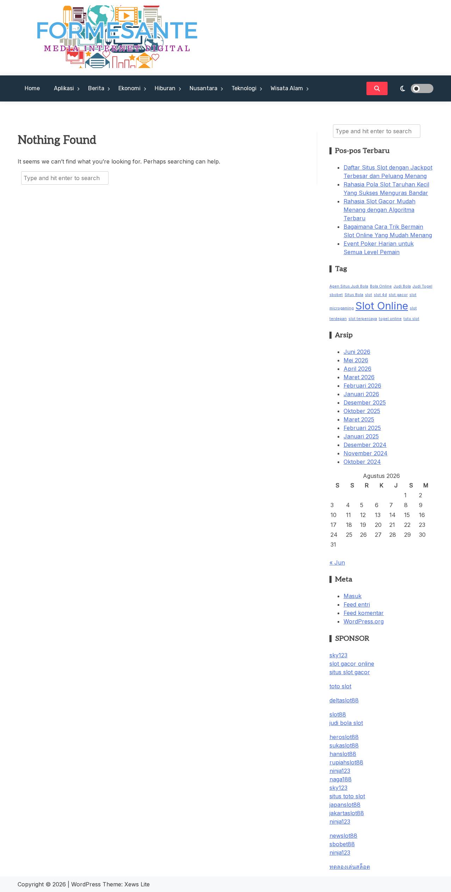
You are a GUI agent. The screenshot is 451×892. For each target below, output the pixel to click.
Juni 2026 (357, 351)
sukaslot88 (344, 745)
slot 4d (380, 295)
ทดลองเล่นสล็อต (349, 866)
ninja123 (339, 770)
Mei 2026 (356, 360)
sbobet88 (342, 844)
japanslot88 (344, 804)
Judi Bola (402, 286)
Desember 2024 (365, 444)
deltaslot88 (344, 700)
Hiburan (165, 88)
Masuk (353, 595)
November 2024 (366, 453)
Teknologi (244, 88)
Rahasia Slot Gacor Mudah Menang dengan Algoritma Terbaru (379, 210)
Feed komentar (364, 612)
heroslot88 (344, 736)
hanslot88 (342, 753)
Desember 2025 (365, 402)
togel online (390, 318)
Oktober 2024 (362, 461)
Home (32, 88)
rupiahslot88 (346, 762)
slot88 (337, 714)
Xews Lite (137, 884)
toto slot (411, 318)
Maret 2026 (359, 377)
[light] (412, 88)
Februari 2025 (362, 427)
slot (368, 295)
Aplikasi (64, 88)
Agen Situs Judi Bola (348, 286)
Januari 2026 (361, 394)
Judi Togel (422, 286)
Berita (96, 88)
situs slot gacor (349, 672)
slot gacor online (351, 663)
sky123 (338, 655)
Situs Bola (354, 295)
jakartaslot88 (346, 813)
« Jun (337, 562)
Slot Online (382, 306)
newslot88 (343, 835)
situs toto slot (347, 796)
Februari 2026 (362, 385)
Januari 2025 (361, 436)
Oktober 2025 (362, 410)
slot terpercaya (362, 318)
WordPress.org (364, 621)
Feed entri (357, 604)
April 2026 (357, 368)
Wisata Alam (287, 88)
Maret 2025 (359, 419)
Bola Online (381, 286)
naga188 (340, 779)
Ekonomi (129, 88)
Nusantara (203, 88)
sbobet (336, 295)
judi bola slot (346, 722)
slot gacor (398, 295)
